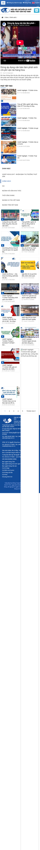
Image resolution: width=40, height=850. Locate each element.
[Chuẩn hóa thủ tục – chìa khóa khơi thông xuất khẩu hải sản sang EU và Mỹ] (10, 265)
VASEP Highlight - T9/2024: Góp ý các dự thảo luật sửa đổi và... (9, 401)
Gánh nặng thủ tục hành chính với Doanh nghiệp (29, 318)
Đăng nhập (27, 2)
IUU (3, 186)
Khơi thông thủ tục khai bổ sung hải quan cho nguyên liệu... (10, 250)
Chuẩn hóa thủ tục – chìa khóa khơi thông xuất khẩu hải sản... (10, 276)
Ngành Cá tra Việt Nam (11, 200)
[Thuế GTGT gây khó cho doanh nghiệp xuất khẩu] (30, 288)
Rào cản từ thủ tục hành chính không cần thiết (29, 249)
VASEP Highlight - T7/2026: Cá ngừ (27, 128)
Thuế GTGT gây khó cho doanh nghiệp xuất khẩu (29, 296)
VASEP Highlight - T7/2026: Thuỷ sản (27, 157)
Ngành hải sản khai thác (11, 191)
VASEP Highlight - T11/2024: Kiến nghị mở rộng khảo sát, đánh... (9, 367)
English (37, 2)
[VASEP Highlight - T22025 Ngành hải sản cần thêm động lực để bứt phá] (30, 332)
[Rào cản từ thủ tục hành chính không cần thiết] (30, 239)
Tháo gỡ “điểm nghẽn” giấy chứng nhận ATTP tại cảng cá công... (27, 105)
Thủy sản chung (8, 195)
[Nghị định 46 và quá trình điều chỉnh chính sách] (30, 265)
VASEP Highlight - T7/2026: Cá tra (27, 90)
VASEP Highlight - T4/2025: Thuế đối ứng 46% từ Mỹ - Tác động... (9, 319)
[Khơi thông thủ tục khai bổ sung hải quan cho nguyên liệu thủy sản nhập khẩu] (10, 239)
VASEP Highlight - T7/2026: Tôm (27, 118)
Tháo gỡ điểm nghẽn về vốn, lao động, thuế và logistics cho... (29, 224)
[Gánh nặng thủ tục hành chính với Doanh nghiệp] (30, 310)
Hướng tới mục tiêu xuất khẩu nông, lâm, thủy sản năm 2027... (9, 224)
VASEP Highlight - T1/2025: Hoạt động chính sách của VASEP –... (10, 297)
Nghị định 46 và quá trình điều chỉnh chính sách (29, 275)
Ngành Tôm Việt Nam (10, 205)
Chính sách (6, 181)
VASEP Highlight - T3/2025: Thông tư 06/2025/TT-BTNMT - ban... (8, 342)
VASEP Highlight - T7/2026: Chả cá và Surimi (27, 143)
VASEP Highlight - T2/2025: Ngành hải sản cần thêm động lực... (29, 341)
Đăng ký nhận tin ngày (15, 2)
